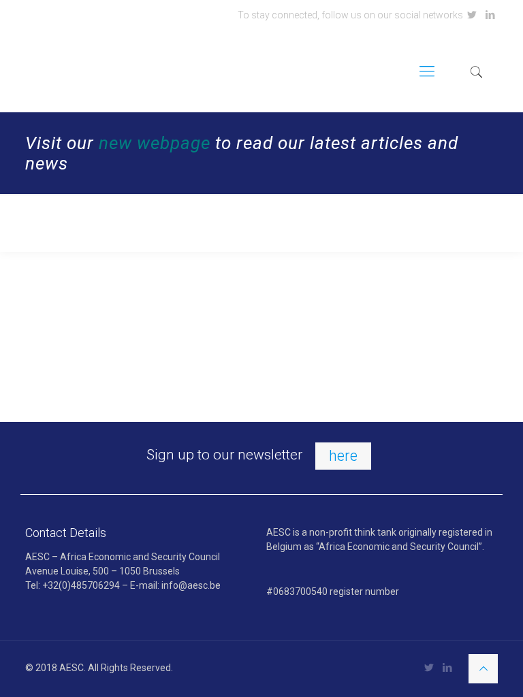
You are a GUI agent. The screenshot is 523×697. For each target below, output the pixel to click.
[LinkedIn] (491, 15)
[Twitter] (472, 15)
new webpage (154, 143)
